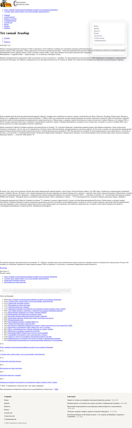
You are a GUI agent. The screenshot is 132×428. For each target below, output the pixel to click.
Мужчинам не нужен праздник (15, 282)
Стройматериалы (10, 419)
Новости (7, 42)
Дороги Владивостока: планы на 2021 (21, 323)
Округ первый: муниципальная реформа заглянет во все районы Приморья (30, 10)
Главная (7, 38)
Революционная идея (15, 320)
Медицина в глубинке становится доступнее (24, 331)
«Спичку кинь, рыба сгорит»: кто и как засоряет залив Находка (26, 11)
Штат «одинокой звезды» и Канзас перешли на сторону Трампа (30, 329)
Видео (6, 400)
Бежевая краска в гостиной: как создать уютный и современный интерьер (52, 289)
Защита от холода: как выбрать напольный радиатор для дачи (18, 289)
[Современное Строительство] (14, 7)
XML (56, 389)
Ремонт (6, 410)
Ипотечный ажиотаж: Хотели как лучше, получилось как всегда (30, 318)
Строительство (9, 416)
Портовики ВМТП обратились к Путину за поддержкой (28, 333)
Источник (3, 268)
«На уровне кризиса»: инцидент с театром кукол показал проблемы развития (35, 311)
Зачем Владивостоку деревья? (18, 307)
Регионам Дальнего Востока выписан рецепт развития (27, 316)
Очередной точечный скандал (14, 280)
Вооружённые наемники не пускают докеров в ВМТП (27, 312)
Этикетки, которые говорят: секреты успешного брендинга (55, 291)
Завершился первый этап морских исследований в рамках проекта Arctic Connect (36, 309)
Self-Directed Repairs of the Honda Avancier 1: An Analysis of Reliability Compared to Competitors (36, 292)
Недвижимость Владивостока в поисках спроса (25, 314)
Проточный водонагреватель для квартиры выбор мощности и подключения (22, 291)
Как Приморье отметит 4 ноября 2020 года (23, 322)
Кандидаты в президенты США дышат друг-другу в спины (29, 327)
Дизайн (6, 403)
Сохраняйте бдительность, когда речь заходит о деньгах (27, 335)
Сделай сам (8, 413)
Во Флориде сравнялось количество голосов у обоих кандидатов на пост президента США (40, 325)
